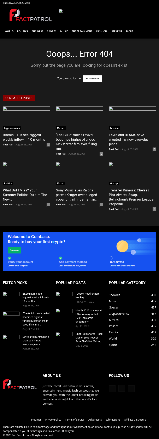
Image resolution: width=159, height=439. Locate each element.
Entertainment (82, 31)
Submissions (113, 419)
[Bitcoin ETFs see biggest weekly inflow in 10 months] (26, 118)
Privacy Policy (53, 419)
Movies (61, 128)
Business (37, 31)
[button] (133, 2)
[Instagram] (146, 3)
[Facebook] (139, 3)
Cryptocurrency (12, 128)
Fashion (101, 31)
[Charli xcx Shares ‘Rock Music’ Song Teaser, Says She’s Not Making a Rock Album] (64, 338)
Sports (52, 31)
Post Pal (8, 144)
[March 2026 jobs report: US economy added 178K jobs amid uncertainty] (64, 314)
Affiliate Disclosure (135, 419)
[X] (153, 3)
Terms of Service (74, 419)
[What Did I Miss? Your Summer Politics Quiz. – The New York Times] (26, 173)
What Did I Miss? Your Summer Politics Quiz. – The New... (25, 194)
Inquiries (36, 419)
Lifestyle (116, 31)
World (9, 31)
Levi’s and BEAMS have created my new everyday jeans (128, 139)
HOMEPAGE (92, 78)
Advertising (95, 419)
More (129, 31)
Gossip (114, 183)
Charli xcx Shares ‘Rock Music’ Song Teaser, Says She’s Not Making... (89, 338)
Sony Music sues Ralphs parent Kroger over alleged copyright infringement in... (77, 194)
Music (64, 31)
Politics (22, 31)
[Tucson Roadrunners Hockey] (64, 298)
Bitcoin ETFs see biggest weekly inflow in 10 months (36, 297)
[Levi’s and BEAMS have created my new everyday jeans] (132, 118)
